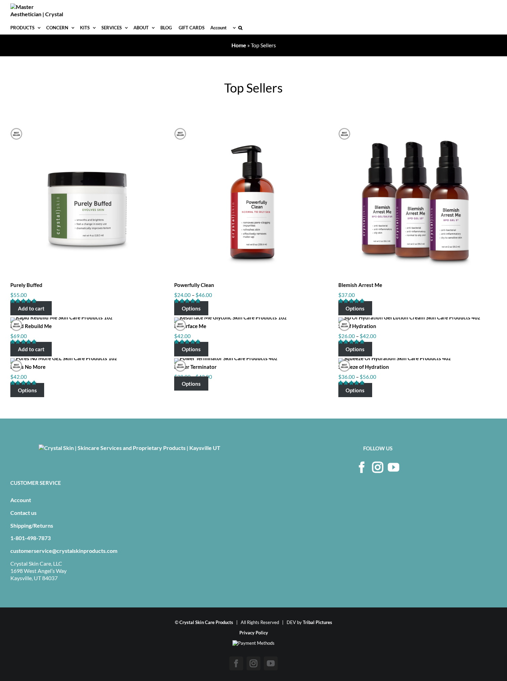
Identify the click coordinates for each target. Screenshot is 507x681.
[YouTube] (393, 467)
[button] (240, 28)
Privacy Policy (253, 632)
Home (238, 45)
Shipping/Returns (31, 525)
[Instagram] (377, 467)
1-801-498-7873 (30, 538)
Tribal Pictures (317, 622)
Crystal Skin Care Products (206, 622)
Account (20, 500)
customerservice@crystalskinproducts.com (63, 550)
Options (191, 308)
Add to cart (31, 308)
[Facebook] (361, 467)
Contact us (23, 512)
